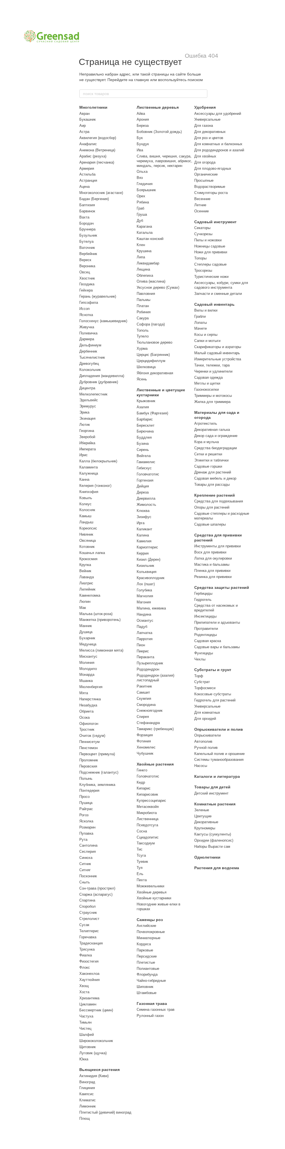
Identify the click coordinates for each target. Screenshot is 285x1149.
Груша (142, 214)
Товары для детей (212, 787)
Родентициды (205, 635)
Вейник (85, 571)
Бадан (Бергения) (94, 199)
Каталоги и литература (217, 776)
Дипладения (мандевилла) (101, 376)
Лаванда (86, 577)
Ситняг (85, 870)
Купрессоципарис (151, 800)
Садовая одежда (208, 377)
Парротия (145, 639)
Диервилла (146, 498)
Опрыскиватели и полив (218, 729)
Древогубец (89, 363)
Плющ (84, 1118)
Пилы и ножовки (208, 240)
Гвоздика (86, 284)
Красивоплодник (150, 578)
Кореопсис (88, 528)
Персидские (147, 956)
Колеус (85, 504)
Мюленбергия (90, 687)
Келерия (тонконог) (95, 486)
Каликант (144, 529)
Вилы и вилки (205, 310)
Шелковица (146, 367)
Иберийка (87, 443)
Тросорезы (203, 270)
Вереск (85, 260)
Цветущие (203, 816)
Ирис (83, 455)
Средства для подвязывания (218, 501)
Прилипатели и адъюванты (217, 622)
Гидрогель (203, 599)
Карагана (144, 226)
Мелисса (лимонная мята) (101, 650)
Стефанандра (148, 723)
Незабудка (88, 705)
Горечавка (87, 937)
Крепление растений (214, 495)
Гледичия (145, 184)
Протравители (206, 628)
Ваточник (87, 248)
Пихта (142, 880)
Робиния (144, 312)
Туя (139, 868)
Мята (83, 693)
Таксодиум (146, 843)
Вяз (140, 178)
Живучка (86, 327)
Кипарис (144, 788)
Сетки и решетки (208, 454)
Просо (84, 797)
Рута (83, 839)
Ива (140, 150)
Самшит (143, 692)
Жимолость (146, 504)
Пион (141, 645)
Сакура (143, 318)
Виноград (87, 1082)
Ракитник (144, 686)
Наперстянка (90, 699)
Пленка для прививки (212, 571)
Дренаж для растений (212, 472)
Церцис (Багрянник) (153, 355)
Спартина (87, 900)
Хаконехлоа (89, 973)
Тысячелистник (92, 357)
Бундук (143, 144)
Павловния (146, 293)
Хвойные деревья (151, 892)
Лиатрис (86, 583)
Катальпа (145, 232)
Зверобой (87, 437)
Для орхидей (205, 718)
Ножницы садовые (209, 246)
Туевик (142, 861)
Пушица (85, 803)
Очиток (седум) (92, 735)
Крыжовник (146, 401)
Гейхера (86, 290)
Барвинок (87, 211)
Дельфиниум (90, 345)
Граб (140, 208)
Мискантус (88, 656)
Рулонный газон (150, 1016)
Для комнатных (207, 712)
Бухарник (87, 638)
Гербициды (203, 593)
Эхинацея (87, 418)
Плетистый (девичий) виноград (105, 1112)
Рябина (143, 202)
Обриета (86, 711)
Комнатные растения (214, 804)
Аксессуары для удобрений (217, 113)
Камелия (144, 541)
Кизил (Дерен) (148, 559)
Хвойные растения (155, 764)
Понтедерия (89, 790)
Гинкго (142, 770)
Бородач (86, 223)
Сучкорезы (203, 234)
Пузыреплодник (150, 663)
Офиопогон (88, 724)
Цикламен (87, 1004)
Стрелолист (89, 919)
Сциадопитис (148, 837)
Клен (141, 245)
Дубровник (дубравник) (98, 382)
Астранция (88, 180)
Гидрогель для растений (214, 700)
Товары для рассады (212, 484)
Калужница (88, 473)
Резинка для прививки (213, 577)
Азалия (143, 407)
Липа (141, 257)
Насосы (200, 766)
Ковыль (85, 498)
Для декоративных (210, 132)
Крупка (85, 565)
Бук (140, 138)
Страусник (88, 912)
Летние (200, 205)
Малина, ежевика (151, 608)
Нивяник (86, 534)
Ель (140, 874)
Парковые (145, 950)
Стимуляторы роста (211, 193)
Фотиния (144, 741)
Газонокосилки (206, 389)
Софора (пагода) (151, 324)
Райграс (86, 809)
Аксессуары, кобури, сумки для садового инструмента (221, 285)
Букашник (87, 119)
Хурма (142, 348)
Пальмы (143, 300)
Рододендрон (148, 669)
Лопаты (200, 322)
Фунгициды (203, 653)
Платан (143, 306)
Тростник (86, 729)
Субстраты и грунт (212, 669)
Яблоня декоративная (155, 373)
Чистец (85, 1028)
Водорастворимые (209, 186)
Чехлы (199, 659)
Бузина (143, 443)
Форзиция (145, 735)
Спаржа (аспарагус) (95, 894)
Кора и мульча (206, 442)
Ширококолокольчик (96, 1041)
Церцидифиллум (151, 361)
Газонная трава (152, 1003)
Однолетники (207, 857)
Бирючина (145, 431)
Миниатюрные (148, 938)
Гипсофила (88, 302)
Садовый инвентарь (214, 304)
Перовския (88, 766)
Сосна (142, 831)
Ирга (140, 523)
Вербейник (88, 254)
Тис (139, 849)
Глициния (87, 1088)
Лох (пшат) (146, 584)
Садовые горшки (208, 466)
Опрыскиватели (207, 735)
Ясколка (86, 821)
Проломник (88, 760)
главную (141, 79)
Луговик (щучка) (93, 1053)
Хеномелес (146, 747)
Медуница (87, 644)
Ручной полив (206, 747)
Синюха (85, 858)
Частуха (86, 1016)
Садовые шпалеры (210, 524)
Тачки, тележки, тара (212, 365)
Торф (198, 676)
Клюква (143, 511)
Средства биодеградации (215, 448)
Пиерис (143, 651)
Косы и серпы (205, 334)
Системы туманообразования (219, 759)
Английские (146, 926)
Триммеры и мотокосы (213, 395)
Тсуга (141, 855)
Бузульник (88, 235)
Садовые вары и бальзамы (217, 647)
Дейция (143, 486)
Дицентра (87, 388)
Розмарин (87, 827)
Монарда (86, 674)
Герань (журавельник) (97, 296)
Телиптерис (89, 931)
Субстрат (202, 682)
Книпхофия (88, 492)
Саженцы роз (150, 919)
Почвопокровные (151, 932)
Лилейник (87, 589)
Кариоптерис (147, 547)
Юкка (83, 1059)
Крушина (144, 251)
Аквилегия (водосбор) (97, 138)
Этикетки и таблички (211, 460)
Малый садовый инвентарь (217, 353)
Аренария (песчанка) (96, 162)
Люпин (84, 601)
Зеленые (201, 810)
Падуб (142, 627)
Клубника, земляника (97, 785)
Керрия (143, 553)
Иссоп (84, 309)
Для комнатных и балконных (218, 144)
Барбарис (145, 419)
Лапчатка (144, 633)
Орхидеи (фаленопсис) (213, 840)
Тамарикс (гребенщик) (155, 729)
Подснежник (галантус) (98, 772)
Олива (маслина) (151, 281)
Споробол (87, 906)
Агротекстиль (205, 423)
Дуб (140, 220)
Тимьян (85, 1022)
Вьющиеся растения (99, 1069)
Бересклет (145, 425)
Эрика (84, 412)
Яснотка (86, 315)
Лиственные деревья (158, 107)
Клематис (87, 1100)
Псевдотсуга (147, 825)
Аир (82, 125)
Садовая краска (207, 641)
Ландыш (86, 522)
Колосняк (87, 510)
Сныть (84, 882)
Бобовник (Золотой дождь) (159, 132)
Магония (144, 602)
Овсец (84, 272)
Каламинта (88, 467)
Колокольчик (90, 370)
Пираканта (145, 657)
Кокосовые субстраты (212, 694)
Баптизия (87, 205)
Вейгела (144, 456)
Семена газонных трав (156, 1009)
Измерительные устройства (217, 359)
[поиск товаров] (202, 93)
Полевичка (88, 333)
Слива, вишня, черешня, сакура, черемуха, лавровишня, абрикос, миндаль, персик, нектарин (164, 161)
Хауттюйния (89, 980)
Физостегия (89, 961)
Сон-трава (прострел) (97, 888)
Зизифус (144, 517)
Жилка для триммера (212, 402)
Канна (84, 479)
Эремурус (87, 406)
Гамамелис (146, 462)
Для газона (203, 125)
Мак (82, 608)
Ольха (142, 171)
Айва (141, 113)
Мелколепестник (93, 394)
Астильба (87, 174)
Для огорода (204, 162)
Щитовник (87, 1047)
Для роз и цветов (208, 138)
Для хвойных (205, 156)
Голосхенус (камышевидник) (103, 321)
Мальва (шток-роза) (95, 614)
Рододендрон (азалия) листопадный (155, 677)
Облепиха (145, 275)
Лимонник (87, 1106)
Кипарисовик (147, 794)
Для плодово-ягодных (212, 168)
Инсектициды (205, 616)
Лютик (84, 424)
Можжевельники (150, 886)
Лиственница (147, 819)
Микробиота (147, 813)
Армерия (86, 168)
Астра (84, 132)
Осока (84, 717)
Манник (85, 626)
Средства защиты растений (221, 587)
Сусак (84, 925)
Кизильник (145, 565)
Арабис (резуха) (92, 156)
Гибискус (144, 468)
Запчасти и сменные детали (218, 293)
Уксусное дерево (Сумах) (158, 287)
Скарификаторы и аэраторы (217, 347)
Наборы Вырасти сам (212, 846)
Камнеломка (89, 595)
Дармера (86, 339)
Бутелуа (86, 241)
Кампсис (86, 1094)
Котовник (87, 547)
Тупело (143, 336)
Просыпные (203, 180)
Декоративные (206, 822)
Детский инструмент (211, 793)
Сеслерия (87, 851)
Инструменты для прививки (217, 546)
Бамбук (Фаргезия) (152, 413)
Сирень (143, 450)
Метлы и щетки (207, 383)
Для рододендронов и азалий (219, 150)
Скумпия (144, 698)
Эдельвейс (88, 400)
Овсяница (87, 540)
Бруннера (87, 229)
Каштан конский (150, 239)
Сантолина (88, 845)
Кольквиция (146, 572)
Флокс (84, 967)
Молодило (88, 669)
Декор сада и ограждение (215, 436)
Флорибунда (147, 974)
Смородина (146, 705)
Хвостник (87, 278)
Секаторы (202, 228)
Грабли (200, 316)
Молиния (86, 662)
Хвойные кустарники (154, 898)
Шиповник (145, 987)
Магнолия (145, 596)
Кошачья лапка (92, 553)
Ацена (84, 186)
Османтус (145, 620)
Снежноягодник (150, 710)
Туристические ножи (211, 277)
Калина (143, 535)
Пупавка (86, 833)
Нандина (144, 614)
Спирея (143, 717)
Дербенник (88, 351)
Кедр (141, 782)
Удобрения (205, 107)
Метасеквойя (148, 807)
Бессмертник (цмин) (96, 1010)
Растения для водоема (216, 868)
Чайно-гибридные (151, 980)
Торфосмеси (204, 688)
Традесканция (91, 943)
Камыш (85, 516)
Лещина (143, 269)
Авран (84, 113)
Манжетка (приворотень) (100, 620)
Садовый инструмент (215, 222)
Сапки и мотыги (207, 341)
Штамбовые (146, 993)
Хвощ (84, 986)
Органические (206, 174)
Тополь (143, 330)
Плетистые (146, 962)
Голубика (144, 590)
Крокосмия (88, 559)
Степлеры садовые (210, 264)
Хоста (84, 992)
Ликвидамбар (148, 263)
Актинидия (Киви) (94, 1076)
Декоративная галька (212, 429)
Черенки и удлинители (213, 371)
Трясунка (87, 949)
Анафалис (88, 144)
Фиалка (85, 955)
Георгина (86, 431)
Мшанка (86, 681)
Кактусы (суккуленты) (212, 834)
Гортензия (145, 480)
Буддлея (144, 437)
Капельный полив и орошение (219, 754)
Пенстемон (88, 748)
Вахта (84, 217)
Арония (143, 119)
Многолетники (93, 107)
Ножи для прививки (210, 252)
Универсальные (207, 119)
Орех (141, 196)
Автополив (203, 741)
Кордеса (144, 944)
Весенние (202, 199)
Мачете (200, 328)
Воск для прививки (210, 552)
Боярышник (146, 190)
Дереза (143, 492)
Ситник (85, 864)
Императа (87, 449)
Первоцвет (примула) (97, 754)
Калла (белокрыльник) (98, 461)
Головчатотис (148, 474)
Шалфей (86, 1035)
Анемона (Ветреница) (97, 150)
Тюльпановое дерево (154, 342)
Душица (85, 632)
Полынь (85, 778)
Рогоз (84, 815)
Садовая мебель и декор (215, 478)
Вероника (87, 266)
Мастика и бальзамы (211, 564)
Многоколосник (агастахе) (101, 193)
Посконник (88, 876)
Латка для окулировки (213, 558)
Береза (143, 125)
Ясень (142, 379)
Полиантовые (148, 968)
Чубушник (145, 753)
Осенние (201, 211)
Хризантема (89, 998)
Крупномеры (204, 828)
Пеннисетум (89, 742)
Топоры (200, 258)
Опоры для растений (211, 507)
